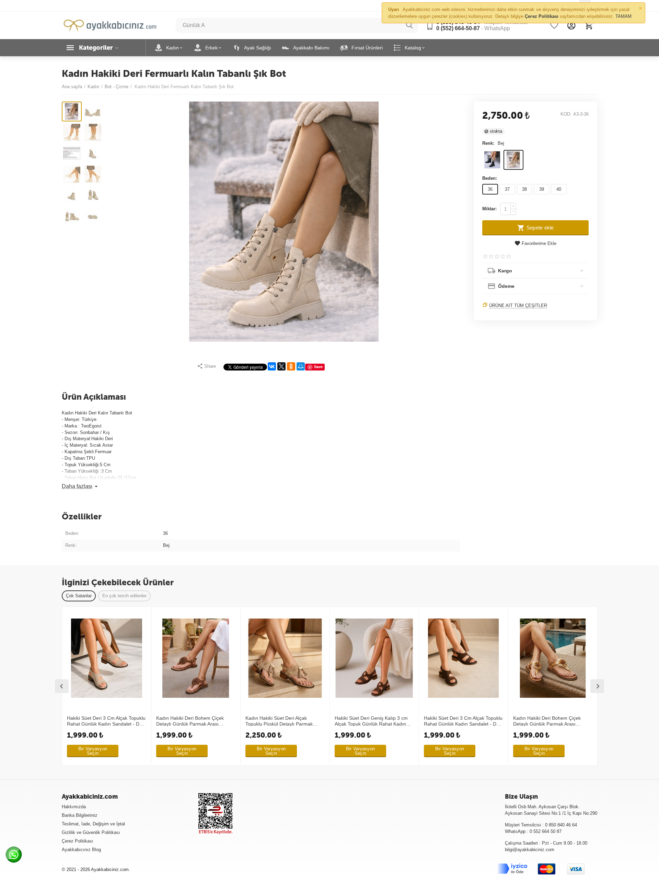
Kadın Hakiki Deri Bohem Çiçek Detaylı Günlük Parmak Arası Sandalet (190, 720)
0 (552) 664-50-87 (473, 28)
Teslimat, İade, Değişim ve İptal (93, 823)
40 (558, 189)
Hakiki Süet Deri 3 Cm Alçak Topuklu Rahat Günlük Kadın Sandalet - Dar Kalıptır (106, 720)
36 (490, 189)
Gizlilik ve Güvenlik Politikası (91, 832)
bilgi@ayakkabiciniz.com (529, 849)
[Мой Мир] (301, 366)
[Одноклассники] (291, 366)
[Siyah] (492, 160)
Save (318, 366)
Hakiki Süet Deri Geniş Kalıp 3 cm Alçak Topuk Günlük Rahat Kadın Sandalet (371, 720)
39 (541, 189)
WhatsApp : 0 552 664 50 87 (533, 831)
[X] (281, 366)
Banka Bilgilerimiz (79, 815)
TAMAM (623, 16)
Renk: (488, 143)
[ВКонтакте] (272, 366)
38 (524, 189)
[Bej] (513, 160)
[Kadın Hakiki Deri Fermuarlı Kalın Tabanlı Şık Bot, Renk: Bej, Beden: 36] (284, 222)
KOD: (565, 114)
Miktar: (489, 208)
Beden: (489, 178)
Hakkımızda (74, 806)
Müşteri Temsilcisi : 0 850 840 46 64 (541, 824)
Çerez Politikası (77, 841)
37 (507, 189)
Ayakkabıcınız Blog (81, 849)
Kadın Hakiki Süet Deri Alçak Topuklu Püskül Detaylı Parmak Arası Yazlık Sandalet (279, 720)
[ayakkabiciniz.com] (110, 24)
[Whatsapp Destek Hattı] (15, 856)
